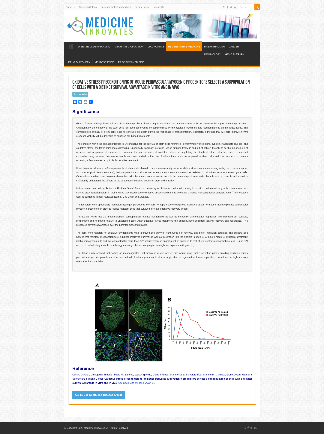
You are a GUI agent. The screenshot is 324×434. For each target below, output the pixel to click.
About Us (70, 7)
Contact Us (158, 7)
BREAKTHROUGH (214, 46)
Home (71, 46)
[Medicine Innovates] (100, 25)
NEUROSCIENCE (104, 62)
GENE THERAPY (234, 54)
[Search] (257, 7)
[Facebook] (227, 7)
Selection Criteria (88, 7)
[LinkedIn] (234, 7)
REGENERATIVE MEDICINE (184, 46)
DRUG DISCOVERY (79, 62)
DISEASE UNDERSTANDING (94, 46)
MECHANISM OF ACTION (129, 46)
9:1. (137, 382)
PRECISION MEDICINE (131, 62)
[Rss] (224, 7)
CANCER (234, 46)
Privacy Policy (142, 7)
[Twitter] (230, 7)
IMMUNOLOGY (212, 54)
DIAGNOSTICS (156, 46)
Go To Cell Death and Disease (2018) (98, 394)
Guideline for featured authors (115, 7)
